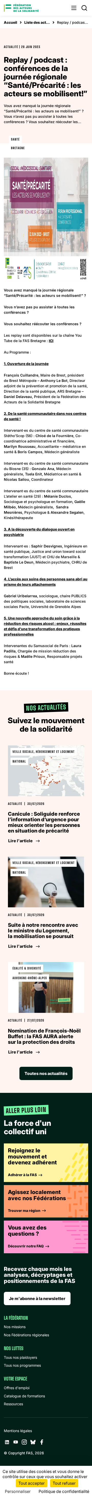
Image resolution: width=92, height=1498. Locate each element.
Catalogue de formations (24, 1396)
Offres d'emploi (16, 1388)
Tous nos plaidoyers (20, 1357)
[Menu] (73, 8)
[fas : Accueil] (21, 8)
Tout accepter (31, 1483)
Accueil (10, 22)
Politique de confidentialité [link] (64, 1491)
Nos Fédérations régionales (26, 1335)
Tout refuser (64, 1483)
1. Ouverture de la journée (26, 363)
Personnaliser (18, 1491)
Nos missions (15, 1327)
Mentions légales (18, 1431)
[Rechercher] (84, 8)
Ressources (13, 1404)
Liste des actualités (37, 22)
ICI (51, 340)
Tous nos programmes (22, 1365)
